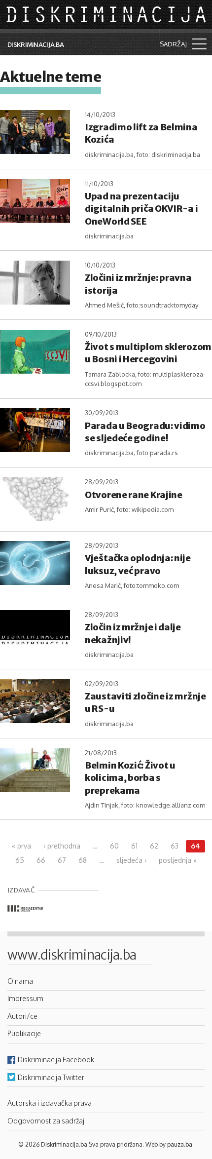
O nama (20, 980)
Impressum (25, 998)
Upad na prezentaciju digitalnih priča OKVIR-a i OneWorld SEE (141, 209)
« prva (21, 846)
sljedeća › (131, 860)
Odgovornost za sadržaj (45, 1120)
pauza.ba (179, 1144)
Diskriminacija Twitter (51, 1077)
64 (195, 846)
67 (62, 860)
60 (114, 846)
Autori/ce (22, 1015)
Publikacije (24, 1033)
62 (154, 846)
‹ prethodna (61, 846)
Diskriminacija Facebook (56, 1059)
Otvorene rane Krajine (133, 495)
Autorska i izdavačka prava (49, 1102)
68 (82, 860)
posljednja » (178, 860)
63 (174, 846)
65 (19, 860)
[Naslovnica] (107, 14)
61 (134, 846)
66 (40, 860)
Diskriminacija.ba (35, 44)
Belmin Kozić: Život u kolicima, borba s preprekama (130, 778)
